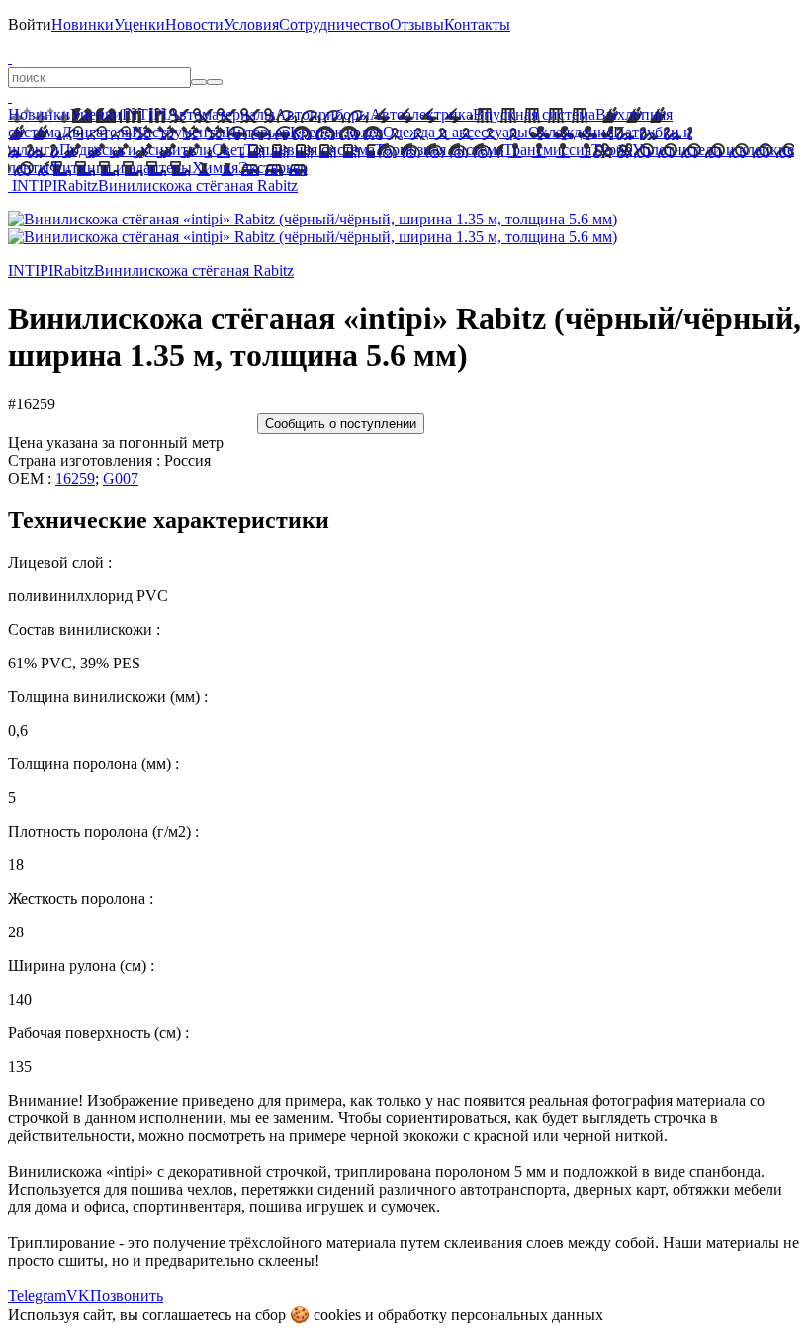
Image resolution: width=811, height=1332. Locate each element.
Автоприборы (322, 114)
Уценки (139, 24)
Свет (228, 149)
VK (78, 1296)
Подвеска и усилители (135, 149)
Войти (29, 24)
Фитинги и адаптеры (120, 167)
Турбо (611, 149)
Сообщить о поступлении (340, 423)
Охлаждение (570, 132)
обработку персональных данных (490, 1314)
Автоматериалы (221, 114)
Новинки (82, 24)
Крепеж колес (336, 132)
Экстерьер (273, 167)
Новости (194, 24)
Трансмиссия (547, 149)
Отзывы (417, 24)
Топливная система (309, 149)
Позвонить (126, 1296)
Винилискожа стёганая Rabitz (198, 185)
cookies (337, 1314)
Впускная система (534, 114)
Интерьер (257, 132)
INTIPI (144, 114)
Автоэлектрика (421, 114)
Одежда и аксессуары (455, 132)
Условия (251, 24)
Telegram (37, 1296)
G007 (120, 478)
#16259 (31, 404)
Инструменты (178, 132)
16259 (75, 478)
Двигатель (96, 132)
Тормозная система (439, 149)
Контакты (477, 24)
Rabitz (77, 185)
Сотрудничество (334, 24)
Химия (215, 167)
